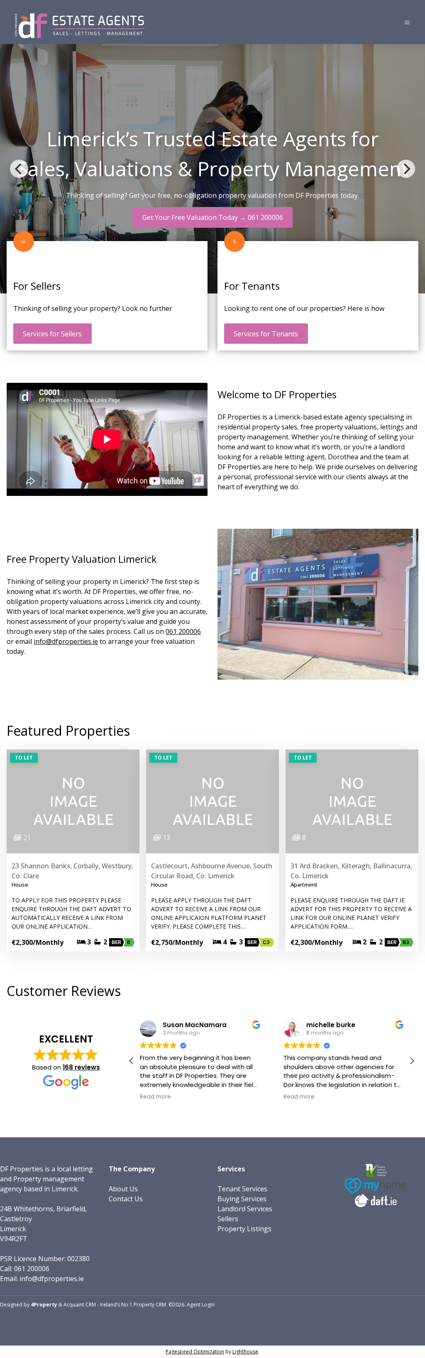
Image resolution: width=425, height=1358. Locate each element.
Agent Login (201, 1304)
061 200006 (183, 631)
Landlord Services (244, 1208)
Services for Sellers (52, 333)
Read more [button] (155, 1097)
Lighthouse (245, 1351)
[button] (411, 1061)
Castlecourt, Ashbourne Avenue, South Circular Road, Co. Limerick (211, 870)
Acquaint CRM (80, 1304)
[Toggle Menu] (407, 22)
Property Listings (244, 1228)
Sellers (227, 1218)
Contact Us (126, 1198)
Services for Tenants (266, 333)
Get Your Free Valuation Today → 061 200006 (212, 217)
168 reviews (81, 1067)
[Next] (406, 169)
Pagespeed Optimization (195, 1351)
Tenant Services (242, 1188)
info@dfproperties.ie (66, 641)
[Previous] (19, 169)
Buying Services (241, 1198)
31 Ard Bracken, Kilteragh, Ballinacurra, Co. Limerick (351, 870)
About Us (123, 1188)
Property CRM (150, 1304)
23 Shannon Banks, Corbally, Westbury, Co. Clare (72, 870)
